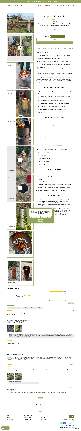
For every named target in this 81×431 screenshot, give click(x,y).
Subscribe (40, 220)
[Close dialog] (52, 208)
